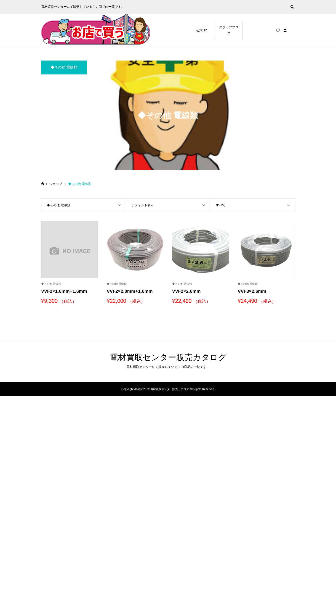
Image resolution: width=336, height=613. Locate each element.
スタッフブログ (228, 30)
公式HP (201, 30)
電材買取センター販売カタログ (168, 357)
